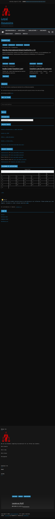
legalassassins (15, 47)
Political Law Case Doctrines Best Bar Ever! (35, 1)
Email (2, 469)
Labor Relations (18, 496)
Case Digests (43, 30)
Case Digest (5, 44)
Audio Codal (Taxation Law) (12, 68)
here (12, 93)
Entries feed (4, 216)
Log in (2, 214)
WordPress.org (4, 221)
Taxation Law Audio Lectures (41, 68)
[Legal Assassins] (2, 32)
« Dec (2, 192)
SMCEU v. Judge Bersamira (7, 137)
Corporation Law (19, 44)
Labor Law (11, 496)
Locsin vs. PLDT (5, 133)
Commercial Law (12, 44)
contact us (18, 207)
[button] (25, 30)
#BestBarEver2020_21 (10, 30)
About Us (25, 33)
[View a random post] (52, 32)
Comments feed (4, 219)
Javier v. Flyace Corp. (7, 140)
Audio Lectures (32, 30)
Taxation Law (26, 44)
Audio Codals (21, 30)
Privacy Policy (9, 33)
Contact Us (18, 33)
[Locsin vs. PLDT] (27, 480)
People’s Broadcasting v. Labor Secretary (12, 129)
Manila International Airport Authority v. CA (18, 50)
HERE (27, 203)
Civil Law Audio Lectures (17, 152)
